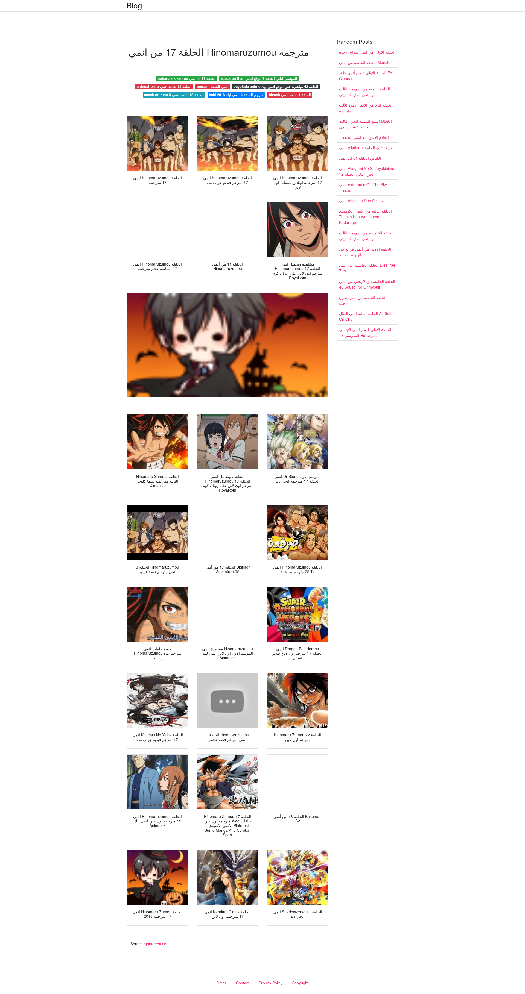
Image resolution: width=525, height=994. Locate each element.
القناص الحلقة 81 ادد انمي (360, 158)
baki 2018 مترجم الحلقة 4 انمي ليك (236, 94)
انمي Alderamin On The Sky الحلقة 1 (363, 187)
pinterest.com (158, 943)
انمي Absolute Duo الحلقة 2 (362, 200)
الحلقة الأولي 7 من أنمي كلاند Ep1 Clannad (366, 75)
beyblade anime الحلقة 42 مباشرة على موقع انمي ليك (276, 86)
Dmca (222, 983)
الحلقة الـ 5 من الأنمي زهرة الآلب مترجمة (365, 107)
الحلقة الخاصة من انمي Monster (365, 62)
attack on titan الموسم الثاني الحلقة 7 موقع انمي (259, 78)
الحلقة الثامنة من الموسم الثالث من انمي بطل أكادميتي (364, 91)
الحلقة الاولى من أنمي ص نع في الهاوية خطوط (365, 251)
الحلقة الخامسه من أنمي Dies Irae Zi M (367, 268)
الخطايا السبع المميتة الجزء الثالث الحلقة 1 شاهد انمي (365, 124)
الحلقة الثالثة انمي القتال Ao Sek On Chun (365, 316)
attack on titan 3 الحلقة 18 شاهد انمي (174, 94)
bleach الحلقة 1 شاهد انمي (290, 94)
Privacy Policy (270, 983)
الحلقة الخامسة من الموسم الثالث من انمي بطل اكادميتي (366, 235)
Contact (242, 983)
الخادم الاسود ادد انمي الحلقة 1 (364, 137)
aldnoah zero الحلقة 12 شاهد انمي (164, 86)
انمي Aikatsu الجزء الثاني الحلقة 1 (367, 147)
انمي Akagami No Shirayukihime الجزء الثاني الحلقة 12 (366, 171)
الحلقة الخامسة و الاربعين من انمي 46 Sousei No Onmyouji (367, 284)
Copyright (300, 983)
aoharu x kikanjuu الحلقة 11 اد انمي (187, 78)
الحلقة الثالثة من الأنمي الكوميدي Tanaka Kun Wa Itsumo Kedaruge (365, 216)
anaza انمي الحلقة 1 (213, 86)
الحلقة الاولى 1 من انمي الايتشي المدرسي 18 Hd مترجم (365, 332)
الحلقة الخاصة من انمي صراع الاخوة (362, 300)
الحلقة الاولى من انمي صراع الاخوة (367, 52)
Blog (134, 5)
